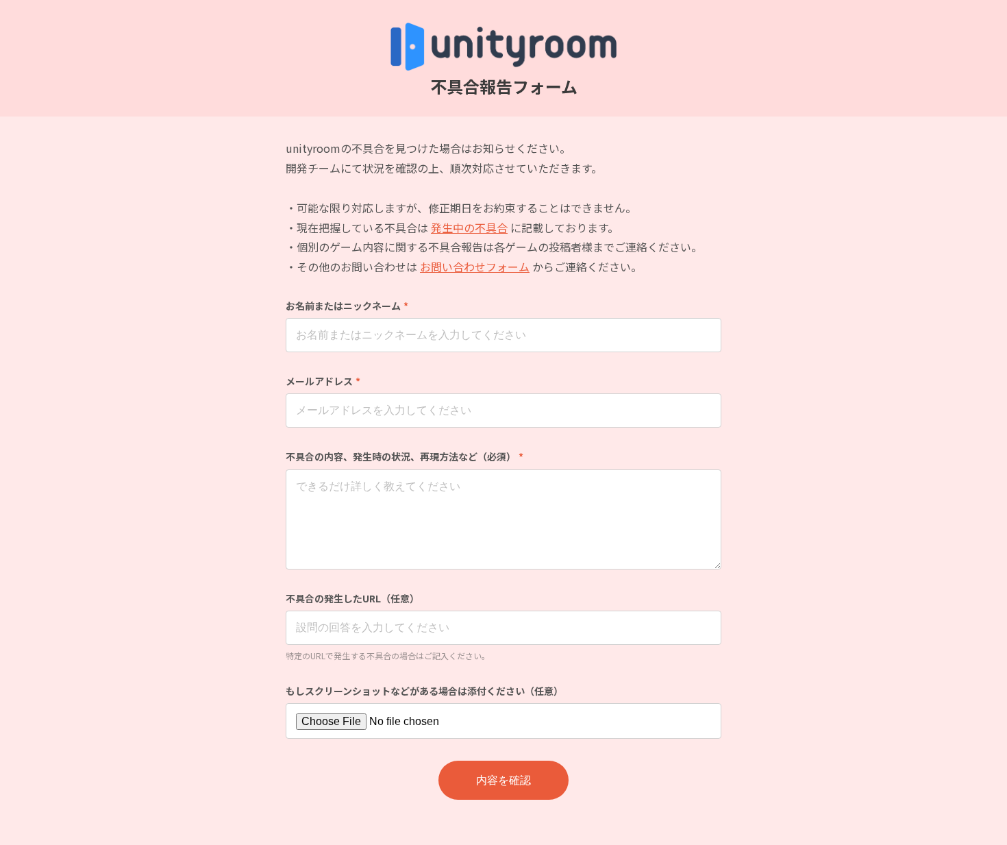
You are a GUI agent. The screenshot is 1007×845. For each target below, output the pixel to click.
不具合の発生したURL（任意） (352, 598)
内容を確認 (503, 780)
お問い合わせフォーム (475, 266)
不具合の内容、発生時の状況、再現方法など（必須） (404, 456)
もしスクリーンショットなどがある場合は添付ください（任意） (424, 691)
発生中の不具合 (469, 227)
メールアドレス (323, 381)
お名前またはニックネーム (347, 306)
